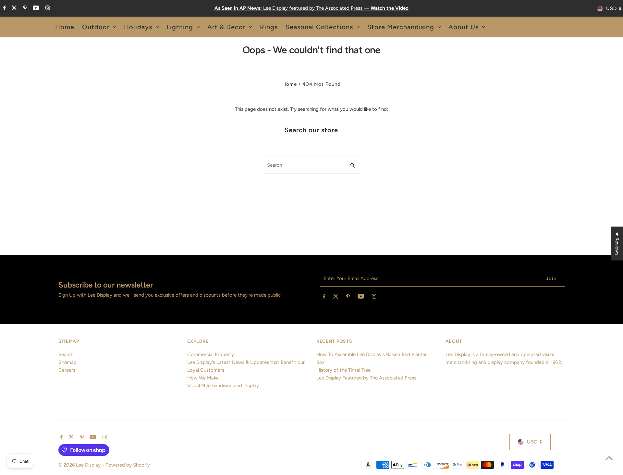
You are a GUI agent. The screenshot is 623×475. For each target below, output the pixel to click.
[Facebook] (4, 8)
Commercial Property (210, 354)
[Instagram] (47, 8)
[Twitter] (13, 8)
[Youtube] (35, 8)
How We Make (203, 378)
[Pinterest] (24, 8)
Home (289, 84)
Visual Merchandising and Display (223, 386)
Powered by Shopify (127, 465)
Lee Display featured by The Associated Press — (311, 8)
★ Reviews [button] (617, 243)
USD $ (613, 8)
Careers (66, 370)
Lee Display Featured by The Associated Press (366, 378)
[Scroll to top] (609, 458)
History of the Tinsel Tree (343, 370)
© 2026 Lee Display (80, 465)
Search (65, 354)
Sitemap (67, 362)
